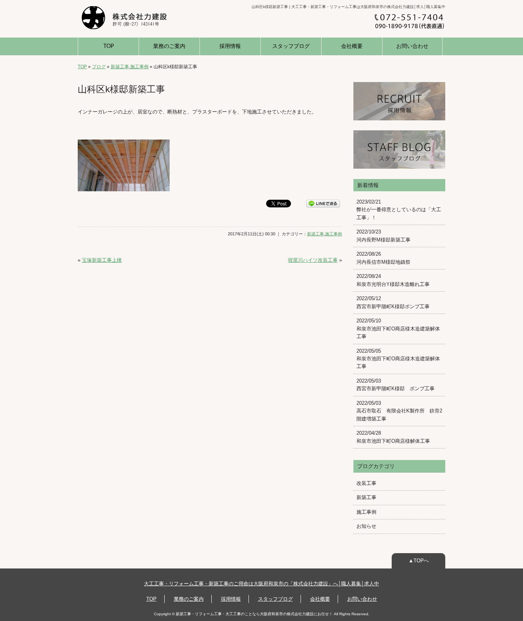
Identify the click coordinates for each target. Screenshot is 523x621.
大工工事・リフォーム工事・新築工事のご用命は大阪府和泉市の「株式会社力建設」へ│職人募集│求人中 (261, 583)
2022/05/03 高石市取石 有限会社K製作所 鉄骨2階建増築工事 (399, 411)
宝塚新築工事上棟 (102, 260)
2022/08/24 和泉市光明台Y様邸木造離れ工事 (393, 280)
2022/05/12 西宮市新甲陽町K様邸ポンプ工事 (393, 302)
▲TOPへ (419, 561)
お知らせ (366, 526)
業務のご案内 (169, 46)
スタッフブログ (291, 46)
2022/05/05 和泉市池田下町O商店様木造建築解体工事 (398, 359)
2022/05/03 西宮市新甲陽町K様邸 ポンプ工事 (395, 384)
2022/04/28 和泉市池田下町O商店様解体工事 (393, 437)
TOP (108, 46)
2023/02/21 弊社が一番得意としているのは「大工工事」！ (398, 209)
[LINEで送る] (323, 203)
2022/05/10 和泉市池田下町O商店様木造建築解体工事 (398, 328)
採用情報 (230, 46)
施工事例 (139, 66)
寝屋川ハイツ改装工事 (313, 260)
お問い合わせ (412, 46)
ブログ (99, 66)
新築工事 (120, 66)
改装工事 (366, 483)
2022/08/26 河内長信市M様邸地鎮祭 (383, 257)
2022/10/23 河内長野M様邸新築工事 (383, 235)
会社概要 (352, 46)
